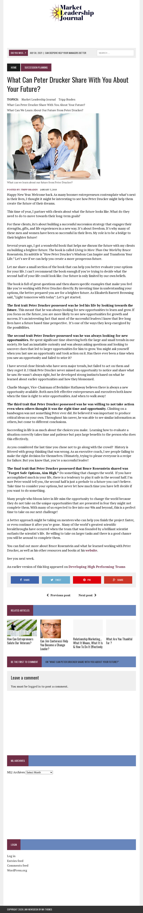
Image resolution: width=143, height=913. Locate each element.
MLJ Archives (16, 772)
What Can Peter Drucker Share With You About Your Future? (46, 105)
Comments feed (17, 865)
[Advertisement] (75, 34)
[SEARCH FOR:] (115, 52)
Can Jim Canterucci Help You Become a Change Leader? (54, 645)
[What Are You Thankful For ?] (121, 634)
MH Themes (47, 909)
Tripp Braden (67, 99)
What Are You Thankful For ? (119, 641)
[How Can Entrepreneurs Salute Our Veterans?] (22, 634)
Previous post (60, 595)
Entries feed (15, 861)
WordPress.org (17, 870)
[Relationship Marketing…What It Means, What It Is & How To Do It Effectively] (88, 634)
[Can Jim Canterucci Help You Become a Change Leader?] (50, 636)
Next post (86, 595)
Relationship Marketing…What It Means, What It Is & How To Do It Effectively (88, 643)
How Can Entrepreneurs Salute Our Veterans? (20, 641)
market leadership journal (39, 99)
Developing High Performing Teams (97, 567)
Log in (11, 856)
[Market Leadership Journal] (71, 13)
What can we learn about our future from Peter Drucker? (45, 110)
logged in (34, 686)
